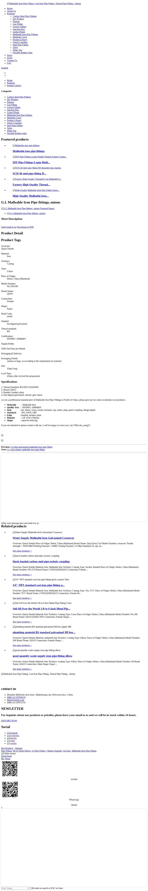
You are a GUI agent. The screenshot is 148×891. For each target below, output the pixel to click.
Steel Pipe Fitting (20, 45)
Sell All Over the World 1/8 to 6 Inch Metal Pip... (41, 608)
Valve (15, 47)
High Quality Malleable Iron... (31, 195)
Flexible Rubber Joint (22, 52)
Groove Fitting (19, 26)
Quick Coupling (20, 42)
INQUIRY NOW (9, 720)
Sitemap (18, 748)
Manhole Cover (20, 37)
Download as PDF (25, 227)
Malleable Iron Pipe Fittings (25, 34)
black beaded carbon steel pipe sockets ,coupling (41, 561)
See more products (22, 551)
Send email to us (8, 227)
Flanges (16, 21)
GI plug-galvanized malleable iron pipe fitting (31, 447)
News (9, 55)
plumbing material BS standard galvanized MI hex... (44, 632)
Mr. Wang (5, 758)
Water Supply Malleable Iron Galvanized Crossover (43, 537)
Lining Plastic (19, 32)
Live (9, 63)
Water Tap (17, 50)
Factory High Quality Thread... (31, 184)
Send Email (6, 756)
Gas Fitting (18, 24)
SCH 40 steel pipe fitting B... (29, 173)
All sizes (67, 751)
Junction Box (19, 29)
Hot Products (7, 748)
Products (11, 13)
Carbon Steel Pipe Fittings (25, 16)
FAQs (9, 58)
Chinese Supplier (54, 751)
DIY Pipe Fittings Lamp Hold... (31, 162)
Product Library (20, 39)
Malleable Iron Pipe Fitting (84, 751)
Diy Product (18, 19)
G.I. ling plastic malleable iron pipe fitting (26, 449)
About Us (11, 11)
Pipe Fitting (6, 751)
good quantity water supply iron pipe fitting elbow (42, 655)
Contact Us (12, 60)
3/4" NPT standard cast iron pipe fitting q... (39, 585)
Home (10, 8)
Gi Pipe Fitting (38, 751)
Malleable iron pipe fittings (29, 151)
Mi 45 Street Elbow (22, 751)
